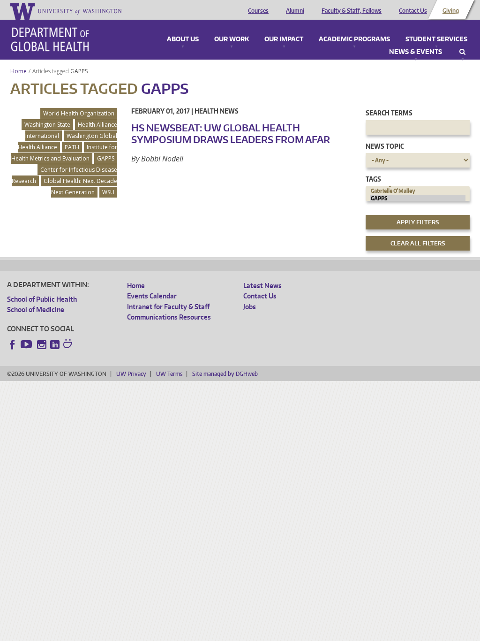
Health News (217, 111)
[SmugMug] (69, 345)
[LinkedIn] (54, 344)
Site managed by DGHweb (225, 373)
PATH (72, 147)
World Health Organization (78, 113)
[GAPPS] (418, 198)
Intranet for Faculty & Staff (168, 307)
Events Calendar (152, 296)
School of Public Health (42, 299)
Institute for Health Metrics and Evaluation (64, 152)
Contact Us (413, 11)
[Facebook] (12, 344)
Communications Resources (169, 317)
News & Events (415, 52)
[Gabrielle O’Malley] (418, 191)
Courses (258, 11)
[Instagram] (41, 344)
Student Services (436, 39)
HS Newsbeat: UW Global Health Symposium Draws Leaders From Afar (230, 133)
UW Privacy (131, 373)
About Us (183, 39)
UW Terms (169, 373)
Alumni (295, 11)
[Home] (50, 39)
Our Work (231, 39)
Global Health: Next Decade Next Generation (80, 186)
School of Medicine (35, 309)
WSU (108, 192)
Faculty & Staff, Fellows (352, 11)
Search (462, 52)
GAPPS (79, 71)
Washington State (47, 125)
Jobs (249, 307)
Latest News (262, 286)
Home (18, 71)
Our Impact (283, 39)
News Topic (385, 146)
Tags (373, 179)
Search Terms (389, 113)
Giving (450, 11)
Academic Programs (354, 39)
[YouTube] (27, 344)
